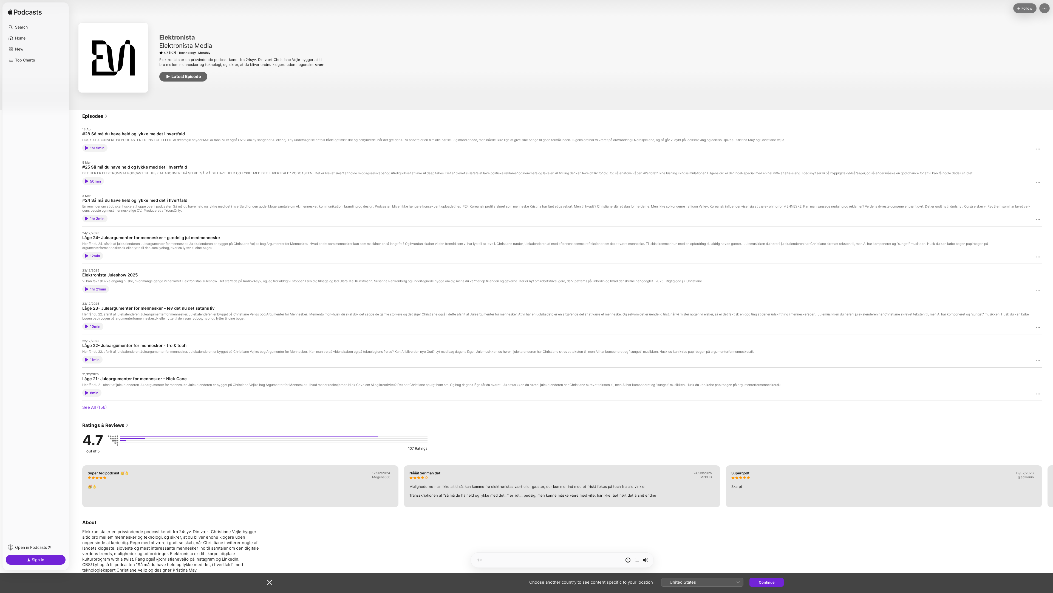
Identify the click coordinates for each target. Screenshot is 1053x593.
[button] (35, 27)
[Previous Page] (77, 486)
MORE (319, 65)
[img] (25, 12)
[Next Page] (1047, 486)
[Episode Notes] (628, 560)
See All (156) (94, 407)
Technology (187, 53)
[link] (95, 116)
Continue (767, 582)
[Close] (269, 582)
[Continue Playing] (637, 560)
